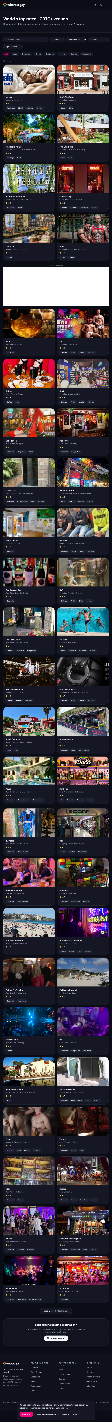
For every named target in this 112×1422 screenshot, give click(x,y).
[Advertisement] (56, 286)
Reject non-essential (46, 1414)
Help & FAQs (91, 1381)
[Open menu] (106, 4)
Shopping (86, 54)
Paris (33, 1390)
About (89, 1367)
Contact (90, 1372)
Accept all (26, 1414)
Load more (56, 1311)
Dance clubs (64, 1383)
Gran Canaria (36, 1372)
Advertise (90, 1386)
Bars (15, 54)
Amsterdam (36, 1386)
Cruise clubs (64, 1374)
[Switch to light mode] (95, 4)
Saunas (73, 54)
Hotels (62, 54)
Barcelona (35, 1377)
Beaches (26, 54)
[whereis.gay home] (14, 5)
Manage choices (69, 1414)
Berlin (33, 1381)
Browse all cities (58, 1338)
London (34, 1367)
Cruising (50, 54)
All (6, 54)
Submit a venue (93, 1377)
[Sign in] (100, 4)
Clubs (38, 54)
